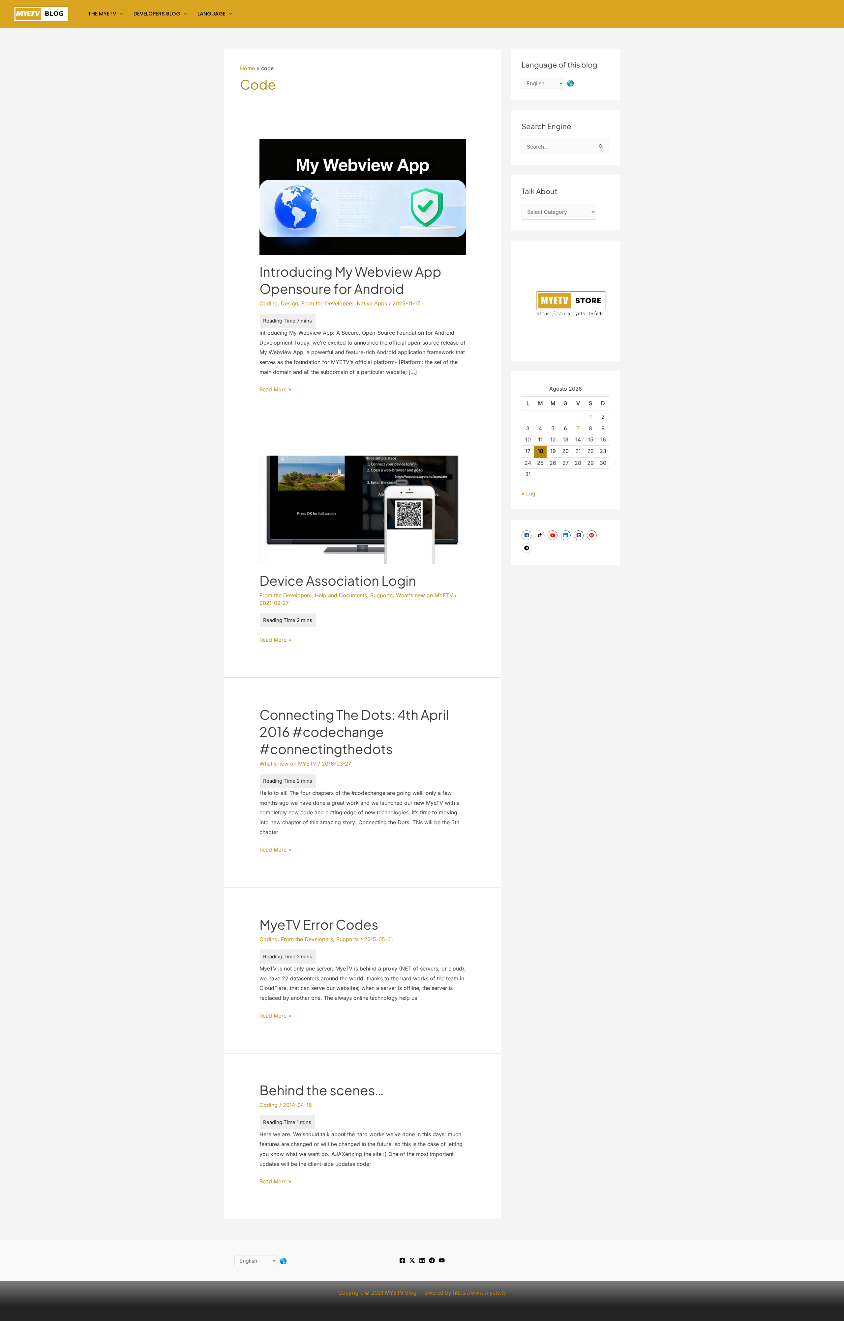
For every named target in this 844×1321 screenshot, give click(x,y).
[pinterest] (592, 535)
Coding (268, 303)
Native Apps (372, 303)
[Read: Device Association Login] (362, 509)
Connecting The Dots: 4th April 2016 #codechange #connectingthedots (354, 731)
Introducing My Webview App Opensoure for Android (350, 280)
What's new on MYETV (424, 595)
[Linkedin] (422, 1260)
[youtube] (553, 535)
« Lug (528, 493)
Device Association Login (337, 580)
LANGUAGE (211, 13)
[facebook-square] (527, 535)
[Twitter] (412, 1260)
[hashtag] (540, 535)
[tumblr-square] (579, 535)
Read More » (275, 390)
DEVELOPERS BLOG (157, 13)
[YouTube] (442, 1260)
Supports (381, 595)
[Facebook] (402, 1260)
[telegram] (527, 548)
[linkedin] (566, 535)
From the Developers (327, 303)
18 (540, 451)
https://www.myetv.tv (479, 1292)
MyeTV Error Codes (318, 924)
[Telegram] (432, 1260)
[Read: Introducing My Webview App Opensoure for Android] (362, 196)
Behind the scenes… (321, 1090)
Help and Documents (341, 595)
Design (289, 303)
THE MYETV (102, 13)
